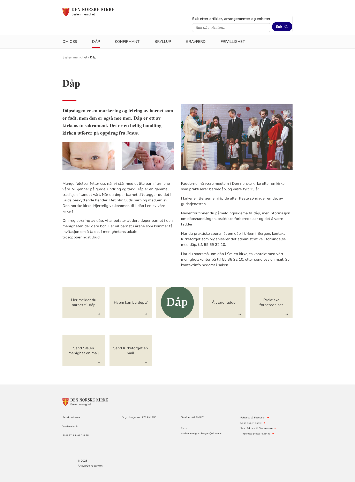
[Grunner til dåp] (177, 302)
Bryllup (162, 41)
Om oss (69, 41)
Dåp (96, 41)
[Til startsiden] (88, 11)
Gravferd (196, 41)
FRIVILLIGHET (233, 41)
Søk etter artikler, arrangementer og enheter (231, 18)
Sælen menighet (74, 57)
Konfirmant (127, 41)
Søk (278, 26)
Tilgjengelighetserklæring (255, 433)
